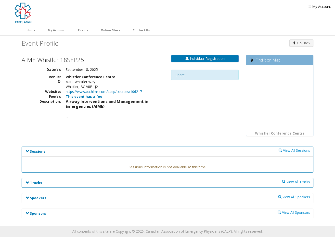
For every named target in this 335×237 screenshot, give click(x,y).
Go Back (303, 43)
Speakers (37, 198)
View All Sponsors (295, 212)
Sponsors (37, 213)
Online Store (110, 30)
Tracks (35, 182)
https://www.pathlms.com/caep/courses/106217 (104, 91)
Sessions (37, 151)
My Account (57, 30)
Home (31, 30)
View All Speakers (296, 197)
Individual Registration (207, 58)
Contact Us (141, 30)
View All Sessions (296, 150)
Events (83, 30)
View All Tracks (297, 181)
